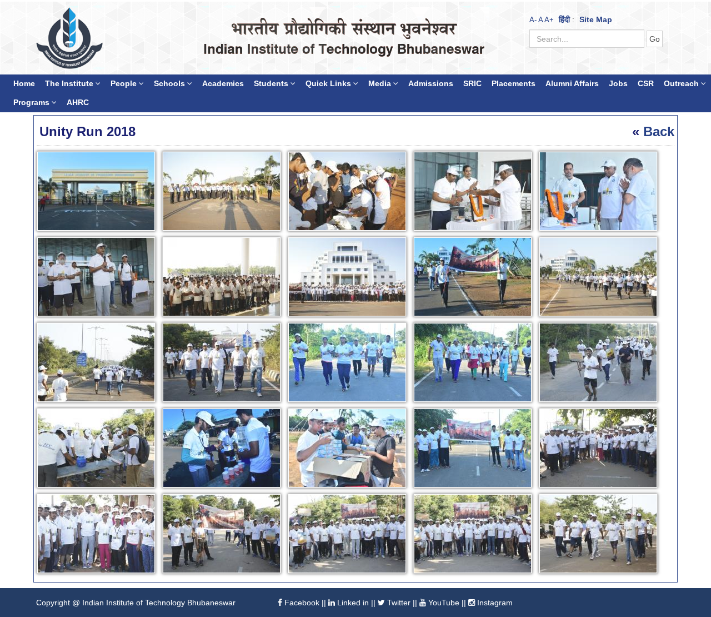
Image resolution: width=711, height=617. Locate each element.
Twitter (397, 602)
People (125, 83)
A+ (549, 20)
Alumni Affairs (572, 83)
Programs (32, 102)
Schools (170, 83)
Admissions (430, 83)
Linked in (352, 602)
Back (658, 131)
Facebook (300, 602)
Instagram (494, 602)
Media (380, 83)
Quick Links (329, 83)
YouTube (442, 602)
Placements (513, 83)
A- (533, 20)
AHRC (78, 102)
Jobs (618, 83)
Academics (223, 83)
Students (272, 83)
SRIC (472, 83)
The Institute (70, 83)
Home (24, 83)
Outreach (682, 83)
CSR (646, 83)
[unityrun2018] (98, 193)
